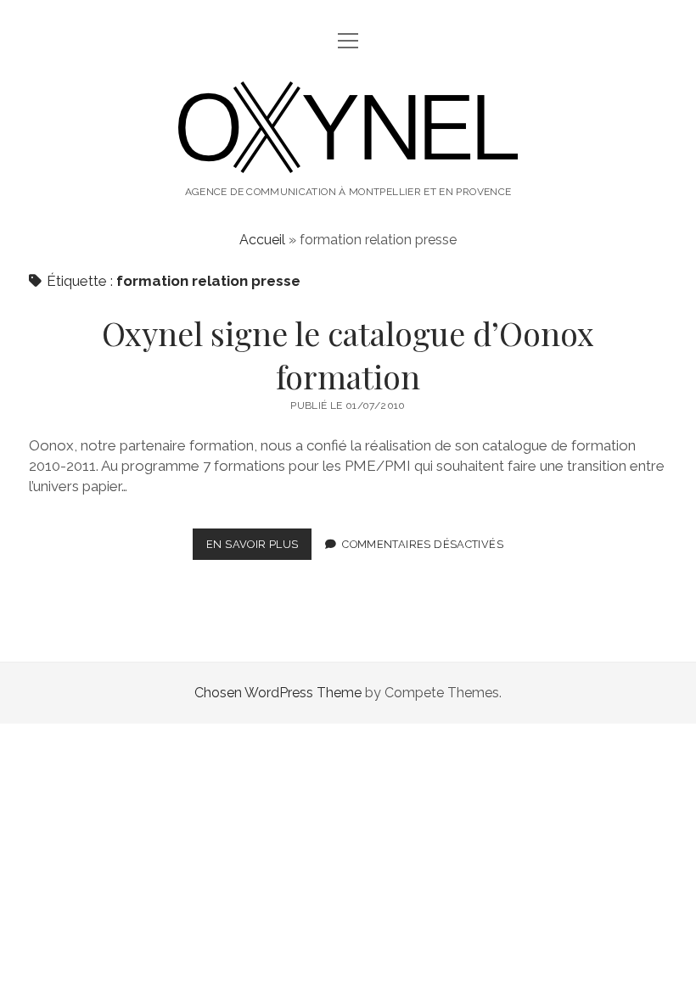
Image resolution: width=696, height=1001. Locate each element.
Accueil (262, 240)
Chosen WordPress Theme (278, 693)
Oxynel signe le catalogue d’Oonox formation (348, 354)
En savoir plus (259, 548)
